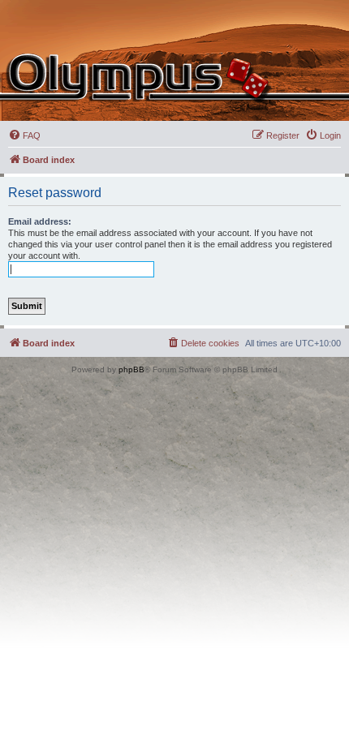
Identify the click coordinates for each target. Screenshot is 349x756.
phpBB (131, 369)
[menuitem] (24, 135)
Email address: (39, 221)
